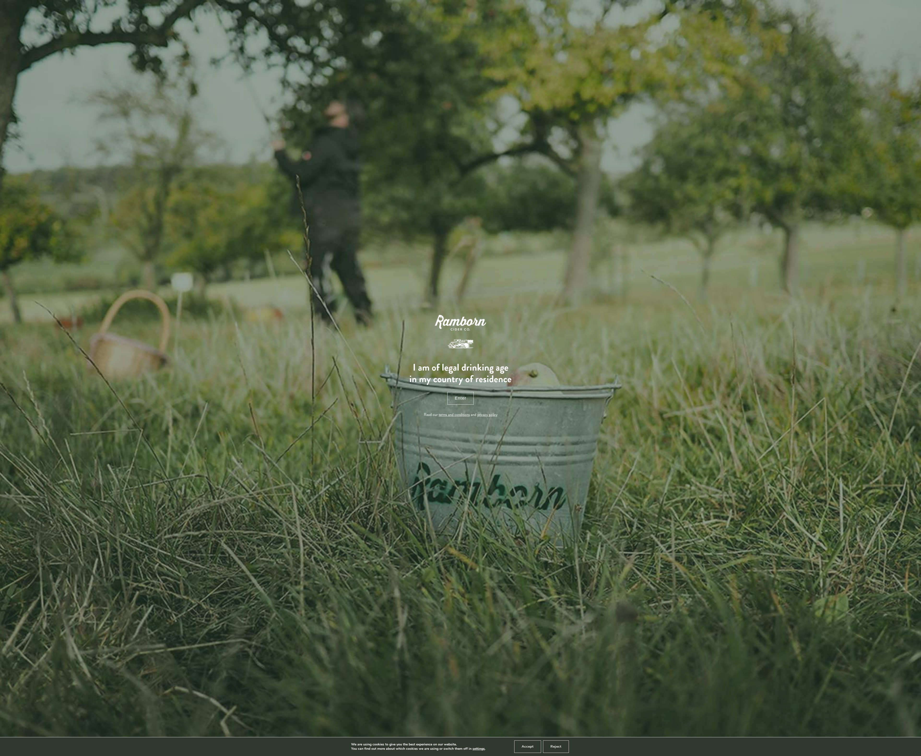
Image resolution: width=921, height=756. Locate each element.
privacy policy (487, 414)
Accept (528, 746)
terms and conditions (454, 414)
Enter (460, 398)
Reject (555, 746)
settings (478, 749)
